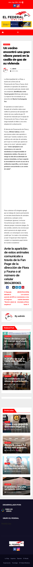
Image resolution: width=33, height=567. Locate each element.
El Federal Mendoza (24, 563)
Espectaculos (7, 563)
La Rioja (7, 421)
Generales (7, 44)
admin (14, 69)
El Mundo (25, 558)
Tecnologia (15, 563)
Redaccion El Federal (14, 429)
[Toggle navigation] (17, 32)
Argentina (8, 442)
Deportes (19, 558)
